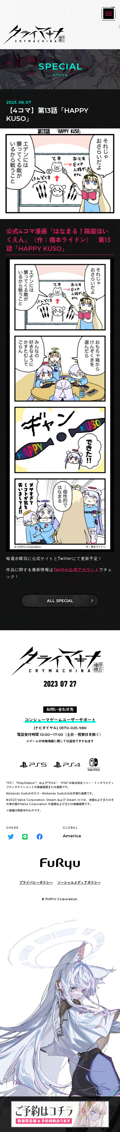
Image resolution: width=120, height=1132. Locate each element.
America (72, 835)
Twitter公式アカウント (76, 569)
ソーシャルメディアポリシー (79, 882)
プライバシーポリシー (36, 882)
